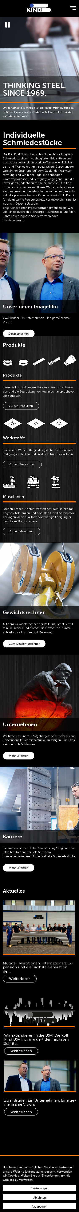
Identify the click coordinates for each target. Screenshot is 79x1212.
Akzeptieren (39, 1206)
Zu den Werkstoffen (22, 464)
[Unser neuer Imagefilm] (40, 1076)
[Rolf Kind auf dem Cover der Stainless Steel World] (39, 927)
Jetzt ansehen (19, 333)
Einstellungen (39, 1188)
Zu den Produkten (21, 406)
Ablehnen (39, 1197)
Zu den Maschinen (21, 531)
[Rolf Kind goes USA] (39, 1007)
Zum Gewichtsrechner (24, 643)
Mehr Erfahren (18, 755)
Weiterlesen (20, 978)
